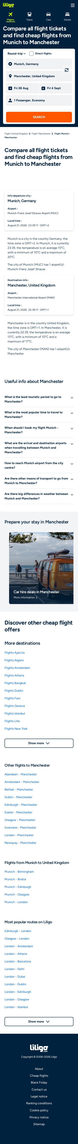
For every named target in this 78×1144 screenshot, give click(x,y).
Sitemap (39, 1124)
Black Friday (39, 1082)
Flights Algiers (14, 660)
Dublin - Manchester (18, 797)
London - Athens (16, 954)
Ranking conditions (39, 1103)
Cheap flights (39, 1075)
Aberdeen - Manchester (21, 774)
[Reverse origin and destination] (66, 70)
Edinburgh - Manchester (21, 805)
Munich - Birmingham (19, 871)
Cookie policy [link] (39, 1110)
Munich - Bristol (15, 879)
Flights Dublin (14, 690)
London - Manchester (19, 835)
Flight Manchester (41, 133)
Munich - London (16, 902)
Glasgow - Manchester (20, 820)
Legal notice (39, 1096)
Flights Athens (14, 675)
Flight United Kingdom (16, 133)
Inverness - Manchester (20, 827)
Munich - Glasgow (17, 894)
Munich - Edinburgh (18, 887)
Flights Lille (12, 721)
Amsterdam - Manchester (22, 782)
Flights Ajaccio (15, 652)
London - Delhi (14, 969)
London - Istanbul (16, 1007)
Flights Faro (12, 698)
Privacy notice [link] (39, 1117)
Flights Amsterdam (17, 668)
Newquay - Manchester (20, 843)
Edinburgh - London (18, 931)
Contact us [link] (39, 1089)
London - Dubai (15, 976)
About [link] (39, 1069)
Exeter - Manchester (18, 812)
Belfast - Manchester (19, 789)
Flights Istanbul (15, 713)
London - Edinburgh (18, 992)
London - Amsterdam (19, 946)
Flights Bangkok (15, 683)
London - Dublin (15, 984)
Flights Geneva (15, 706)
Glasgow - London (17, 938)
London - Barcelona (18, 961)
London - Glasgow (17, 999)
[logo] (8, 5)
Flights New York (16, 728)
